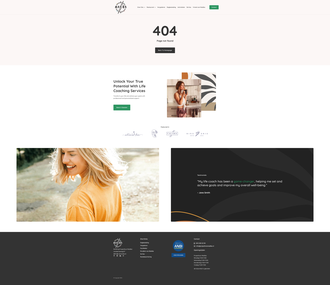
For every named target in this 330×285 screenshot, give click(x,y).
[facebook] (114, 255)
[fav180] (120, 1)
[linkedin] (120, 255)
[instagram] (117, 255)
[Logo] (132, 132)
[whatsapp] (123, 255)
